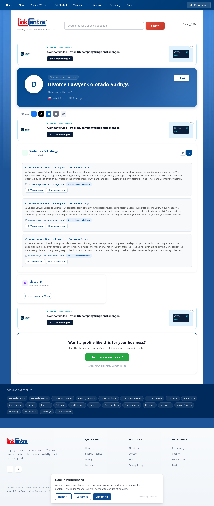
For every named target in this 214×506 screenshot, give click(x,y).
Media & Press (180, 459)
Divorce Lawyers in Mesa (37, 295)
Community (178, 448)
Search (155, 25)
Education (172, 398)
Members (78, 5)
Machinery (165, 405)
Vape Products (112, 405)
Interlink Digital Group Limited (20, 491)
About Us (134, 448)
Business (94, 405)
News (22, 5)
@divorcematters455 (60, 92)
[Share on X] (41, 114)
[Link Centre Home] (36, 22)
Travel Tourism (154, 398)
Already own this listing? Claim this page (107, 365)
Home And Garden (63, 398)
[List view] (189, 153)
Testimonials (96, 5)
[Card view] (183, 153)
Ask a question (58, 190)
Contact (133, 453)
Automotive (189, 398)
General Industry (17, 398)
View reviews (36, 190)
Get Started (60, 5)
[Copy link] (63, 114)
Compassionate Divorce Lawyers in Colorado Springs (57, 167)
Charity (176, 453)
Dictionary (115, 5)
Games (130, 5)
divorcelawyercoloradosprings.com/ (46, 184)
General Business (39, 398)
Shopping (13, 411)
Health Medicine (108, 398)
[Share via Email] (56, 114)
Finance (31, 405)
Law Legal (46, 411)
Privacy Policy (136, 465)
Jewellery (45, 405)
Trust (131, 459)
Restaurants (30, 411)
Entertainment (64, 411)
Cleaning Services (86, 398)
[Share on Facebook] (34, 114)
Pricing (88, 459)
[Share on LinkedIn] (48, 114)
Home (9, 5)
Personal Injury (132, 405)
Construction (15, 405)
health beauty (77, 405)
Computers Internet (132, 398)
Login (183, 78)
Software (60, 405)
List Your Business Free (105, 357)
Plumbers (149, 405)
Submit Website (39, 5)
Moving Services (184, 405)
